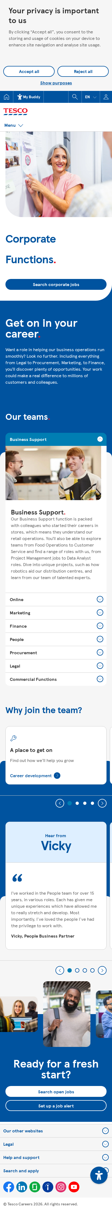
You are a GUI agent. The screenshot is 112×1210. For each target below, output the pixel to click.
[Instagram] (61, 1187)
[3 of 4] (85, 803)
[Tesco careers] (38, 111)
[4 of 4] (92, 803)
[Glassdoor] (35, 1187)
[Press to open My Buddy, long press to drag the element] (99, 1175)
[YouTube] (74, 1187)
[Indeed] (48, 1187)
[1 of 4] (69, 803)
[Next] (102, 803)
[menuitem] (6, 97)
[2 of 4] (77, 803)
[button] (91, 97)
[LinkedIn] (21, 1187)
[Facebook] (8, 1187)
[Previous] (59, 803)
